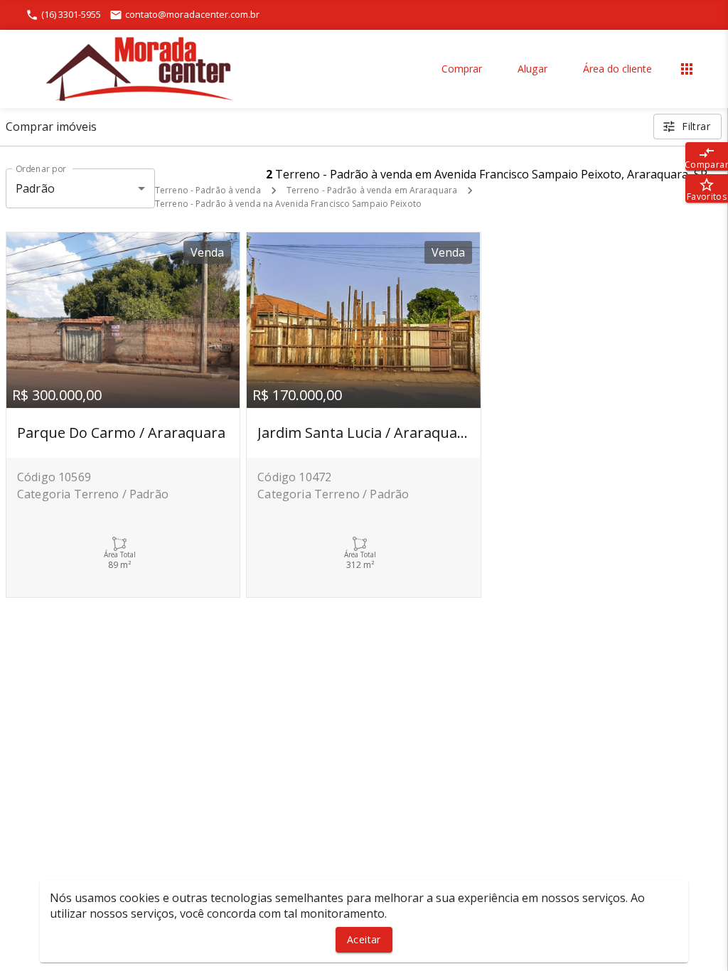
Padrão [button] (35, 188)
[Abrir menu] (687, 69)
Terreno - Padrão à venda (208, 190)
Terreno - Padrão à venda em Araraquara (372, 190)
